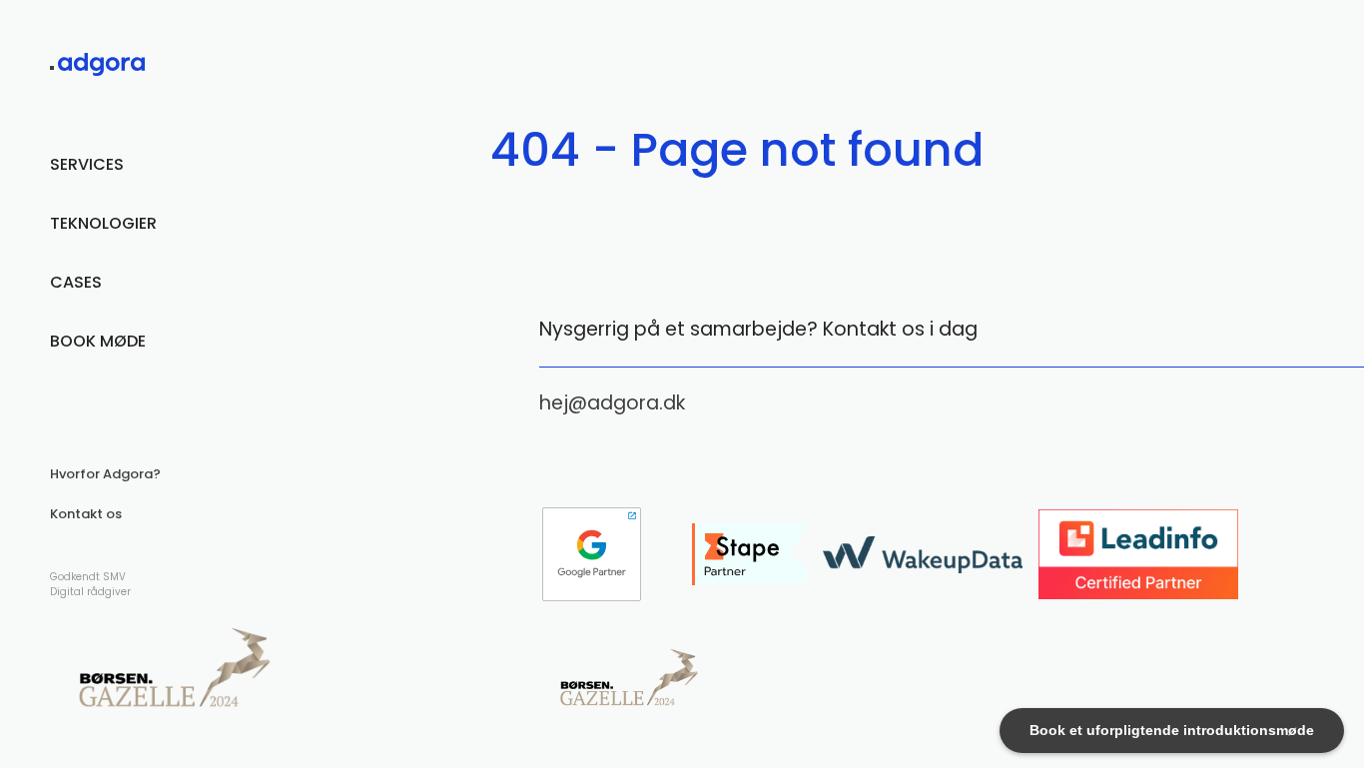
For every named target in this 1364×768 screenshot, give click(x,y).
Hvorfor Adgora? (105, 473)
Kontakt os (86, 513)
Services (87, 164)
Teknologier (103, 223)
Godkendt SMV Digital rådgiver (90, 584)
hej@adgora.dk (612, 402)
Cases (76, 282)
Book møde (98, 341)
